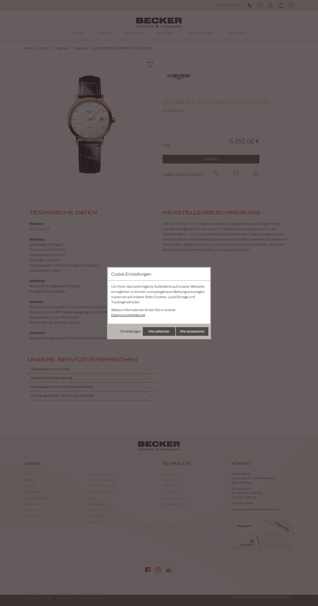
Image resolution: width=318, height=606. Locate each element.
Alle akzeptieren (192, 331)
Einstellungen (130, 331)
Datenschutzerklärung (128, 315)
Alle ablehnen (159, 331)
